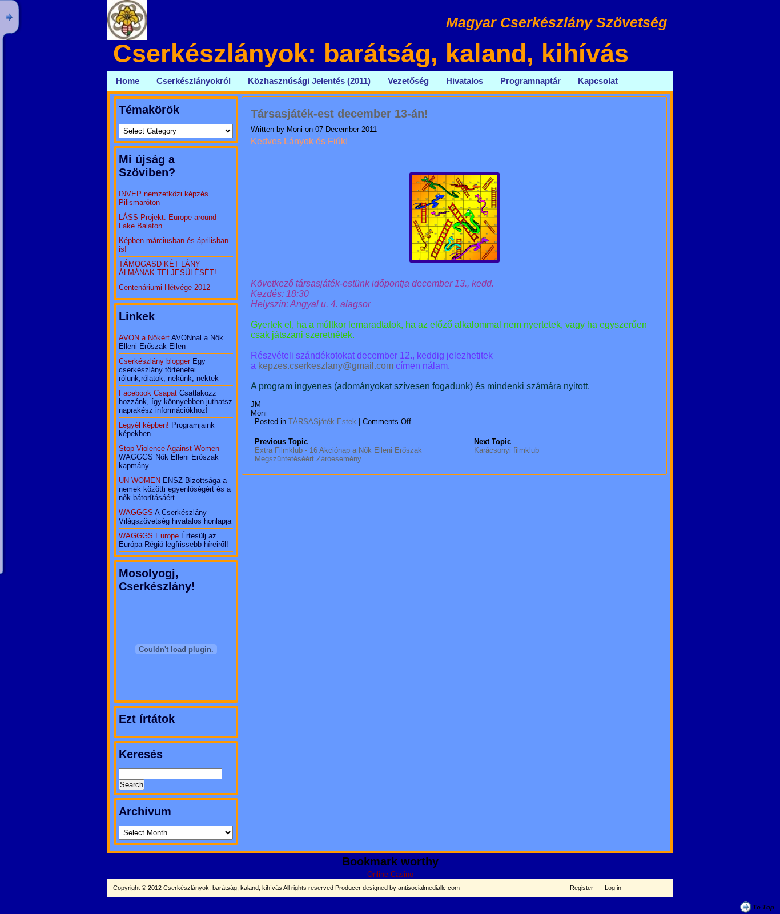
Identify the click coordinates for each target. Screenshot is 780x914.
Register (581, 887)
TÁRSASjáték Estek (322, 421)
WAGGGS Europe (149, 536)
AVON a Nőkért (144, 337)
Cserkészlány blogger (154, 361)
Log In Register (9, 17)
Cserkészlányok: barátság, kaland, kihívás (371, 53)
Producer (348, 887)
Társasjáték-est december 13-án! (339, 113)
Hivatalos (464, 81)
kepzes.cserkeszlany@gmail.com (325, 366)
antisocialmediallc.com (429, 887)
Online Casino (390, 874)
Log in (613, 887)
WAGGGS (136, 512)
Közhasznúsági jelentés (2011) (309, 81)
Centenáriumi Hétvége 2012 (164, 287)
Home (127, 81)
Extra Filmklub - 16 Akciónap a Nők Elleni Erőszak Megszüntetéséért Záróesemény (338, 454)
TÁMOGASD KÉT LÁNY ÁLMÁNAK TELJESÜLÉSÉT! (167, 268)
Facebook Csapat (148, 393)
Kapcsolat (598, 81)
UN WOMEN (139, 480)
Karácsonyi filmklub (506, 450)
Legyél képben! (144, 425)
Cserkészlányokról (193, 81)
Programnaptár (530, 81)
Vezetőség (408, 81)
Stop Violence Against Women (169, 448)
